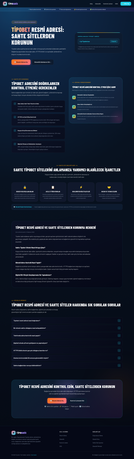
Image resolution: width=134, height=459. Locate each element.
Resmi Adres (63, 435)
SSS (116, 4)
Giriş (91, 4)
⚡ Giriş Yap (125, 3)
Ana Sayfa (33, 455)
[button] (67, 320)
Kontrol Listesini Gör (77, 401)
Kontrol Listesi (107, 4)
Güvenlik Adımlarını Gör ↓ (42, 62)
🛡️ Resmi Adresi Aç (21, 62)
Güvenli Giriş (96, 439)
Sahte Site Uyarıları (98, 443)
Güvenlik (98, 4)
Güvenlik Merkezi (97, 446)
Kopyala (114, 41)
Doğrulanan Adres (98, 435)
